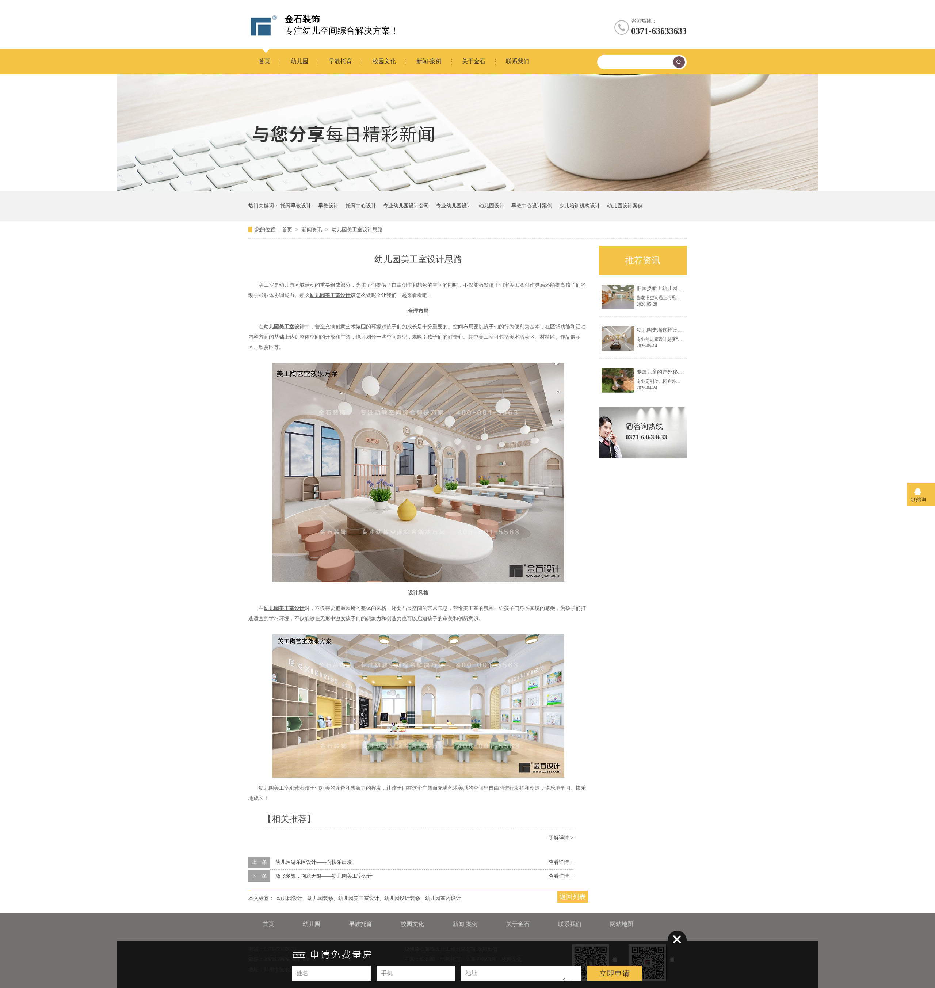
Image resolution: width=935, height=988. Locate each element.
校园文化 (384, 61)
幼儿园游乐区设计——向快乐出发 (313, 862)
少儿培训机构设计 (579, 206)
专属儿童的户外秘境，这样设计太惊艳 (680, 372)
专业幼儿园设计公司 (406, 206)
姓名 (302, 973)
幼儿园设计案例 (625, 206)
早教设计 (328, 206)
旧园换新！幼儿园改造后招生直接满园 (680, 288)
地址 (471, 973)
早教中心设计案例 (531, 206)
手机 (387, 973)
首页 (264, 61)
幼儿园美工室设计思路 (357, 229)
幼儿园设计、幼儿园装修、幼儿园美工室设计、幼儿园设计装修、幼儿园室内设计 (369, 898)
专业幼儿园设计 (454, 206)
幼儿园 (299, 61)
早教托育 (340, 61)
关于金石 (473, 61)
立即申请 (614, 973)
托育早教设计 (295, 206)
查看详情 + (561, 862)
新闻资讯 (313, 229)
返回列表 (573, 896)
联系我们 (517, 61)
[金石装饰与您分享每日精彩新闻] (467, 189)
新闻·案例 (429, 61)
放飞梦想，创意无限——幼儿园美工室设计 (324, 876)
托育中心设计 (361, 206)
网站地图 (621, 924)
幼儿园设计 (491, 206)
